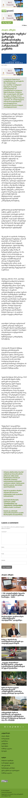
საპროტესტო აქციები (7, 763)
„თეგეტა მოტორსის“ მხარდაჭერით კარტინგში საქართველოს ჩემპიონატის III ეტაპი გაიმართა (13, 665)
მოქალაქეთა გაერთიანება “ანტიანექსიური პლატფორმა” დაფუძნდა (12, 618)
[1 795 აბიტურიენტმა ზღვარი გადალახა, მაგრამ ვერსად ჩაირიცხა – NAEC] (14, 584)
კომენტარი (4, 743)
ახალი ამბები (8, 30)
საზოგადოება (5, 738)
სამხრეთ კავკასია (6, 748)
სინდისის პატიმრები (7, 760)
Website (3, 560)
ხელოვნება (4, 746)
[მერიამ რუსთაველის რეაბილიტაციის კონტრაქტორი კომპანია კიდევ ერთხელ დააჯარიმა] (14, 678)
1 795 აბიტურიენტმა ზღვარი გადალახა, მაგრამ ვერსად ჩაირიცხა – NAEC (13, 595)
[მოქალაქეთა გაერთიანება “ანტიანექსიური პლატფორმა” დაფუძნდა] (14, 607)
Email (2, 553)
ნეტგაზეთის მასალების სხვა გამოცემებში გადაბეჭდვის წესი (12, 795)
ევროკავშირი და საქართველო (10, 770)
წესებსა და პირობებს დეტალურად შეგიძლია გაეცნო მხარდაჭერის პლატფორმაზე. (14, 512)
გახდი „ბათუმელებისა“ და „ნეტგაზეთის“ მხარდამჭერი (13, 503)
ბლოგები (4, 751)
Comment (4, 531)
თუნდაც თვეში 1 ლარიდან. (12, 507)
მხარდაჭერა (7, 23)
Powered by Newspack (6, 792)
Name (2, 547)
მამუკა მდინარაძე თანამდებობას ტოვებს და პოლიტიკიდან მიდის (12, 641)
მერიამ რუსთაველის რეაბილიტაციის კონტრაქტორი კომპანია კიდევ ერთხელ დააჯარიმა (12, 690)
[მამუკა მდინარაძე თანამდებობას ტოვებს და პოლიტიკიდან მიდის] (14, 630)
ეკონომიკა (4, 741)
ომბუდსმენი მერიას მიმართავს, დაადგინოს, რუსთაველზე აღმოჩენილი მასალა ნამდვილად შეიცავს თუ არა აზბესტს (13, 716)
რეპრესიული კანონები (8, 768)
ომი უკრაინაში (5, 765)
